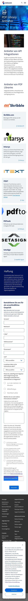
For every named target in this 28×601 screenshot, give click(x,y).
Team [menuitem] (16, 534)
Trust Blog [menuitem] (4, 523)
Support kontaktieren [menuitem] (20, 512)
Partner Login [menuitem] (18, 527)
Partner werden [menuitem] (18, 524)
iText (23, 200)
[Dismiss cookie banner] (22, 545)
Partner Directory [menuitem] (19, 519)
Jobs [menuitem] (16, 541)
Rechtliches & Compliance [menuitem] (5, 503)
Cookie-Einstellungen (14, 586)
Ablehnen (14, 594)
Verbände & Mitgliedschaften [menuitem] (19, 537)
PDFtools (21, 229)
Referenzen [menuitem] (17, 521)
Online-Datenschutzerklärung (12, 582)
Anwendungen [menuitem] (5, 514)
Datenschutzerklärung (16, 474)
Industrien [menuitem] (4, 516)
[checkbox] (14, 388)
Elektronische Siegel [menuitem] (6, 540)
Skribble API (21, 126)
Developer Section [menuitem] (19, 509)
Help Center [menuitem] (17, 502)
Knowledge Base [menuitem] (6, 529)
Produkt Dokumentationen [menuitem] (19, 505)
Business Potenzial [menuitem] (6, 506)
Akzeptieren (14, 590)
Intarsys (22, 160)
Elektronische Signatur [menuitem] (5, 537)
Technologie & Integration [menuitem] (5, 510)
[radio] (14, 384)
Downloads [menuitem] (4, 526)
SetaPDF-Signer (20, 259)
